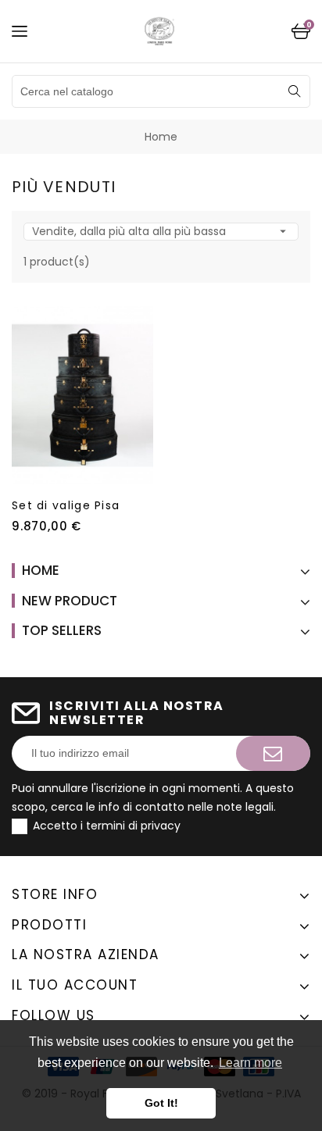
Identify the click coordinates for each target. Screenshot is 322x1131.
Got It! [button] (161, 1103)
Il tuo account (75, 985)
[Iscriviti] (273, 753)
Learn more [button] (250, 1062)
